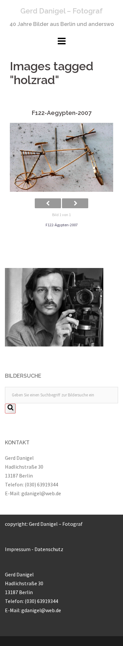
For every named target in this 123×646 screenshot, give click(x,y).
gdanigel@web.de (41, 493)
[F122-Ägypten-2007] (61, 157)
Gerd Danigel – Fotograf (61, 11)
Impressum (18, 549)
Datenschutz (48, 549)
